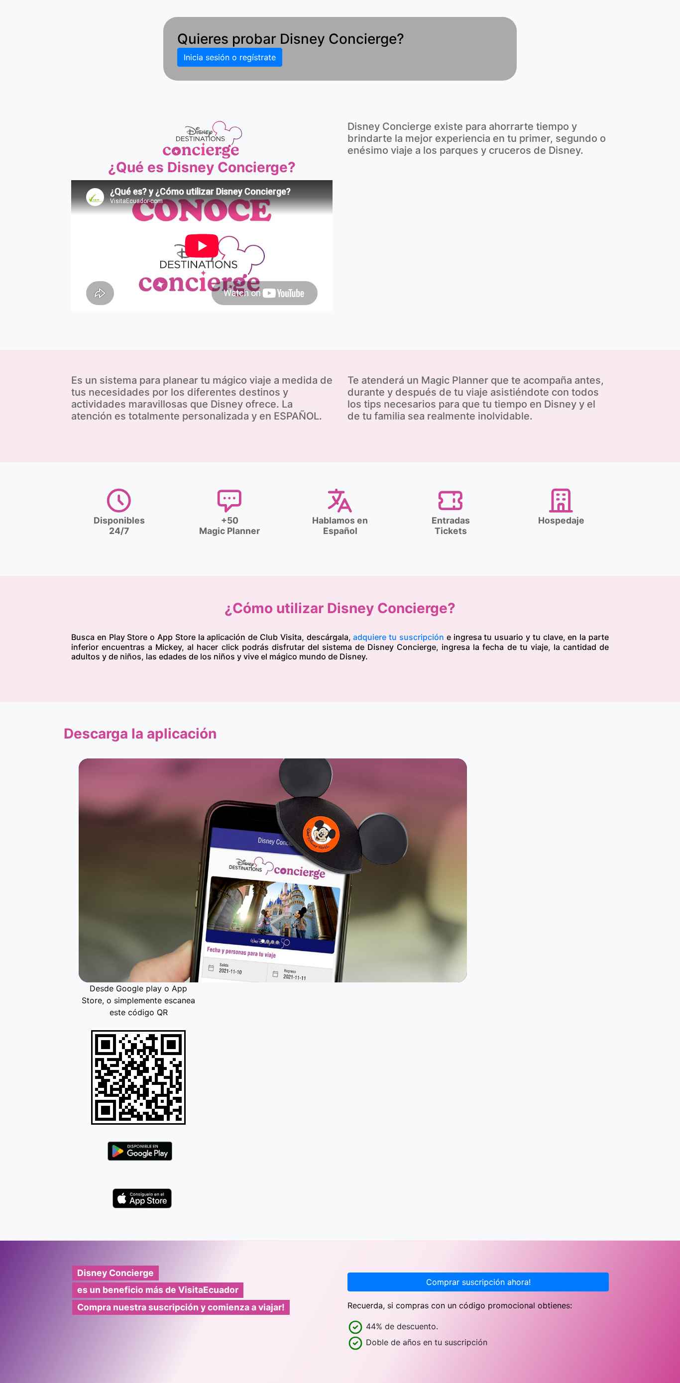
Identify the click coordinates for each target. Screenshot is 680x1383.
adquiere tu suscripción (398, 637)
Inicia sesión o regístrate (230, 57)
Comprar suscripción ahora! (478, 1282)
